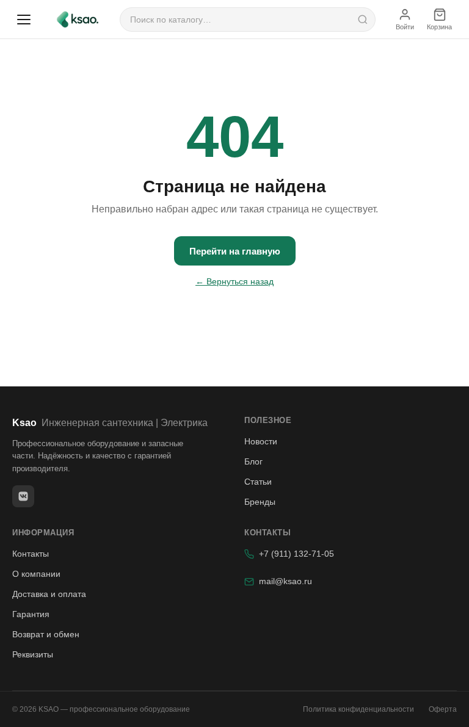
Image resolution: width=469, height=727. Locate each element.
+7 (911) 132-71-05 (296, 554)
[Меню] (23, 19)
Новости (260, 441)
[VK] (23, 496)
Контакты (30, 554)
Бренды (259, 502)
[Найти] (362, 19)
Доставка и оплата (49, 594)
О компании (36, 574)
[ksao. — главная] (77, 20)
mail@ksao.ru (285, 581)
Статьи (258, 481)
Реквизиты (32, 654)
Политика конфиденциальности (358, 709)
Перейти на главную (234, 251)
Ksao (110, 423)
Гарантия (30, 614)
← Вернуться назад (234, 281)
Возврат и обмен (45, 634)
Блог (253, 461)
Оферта (443, 709)
